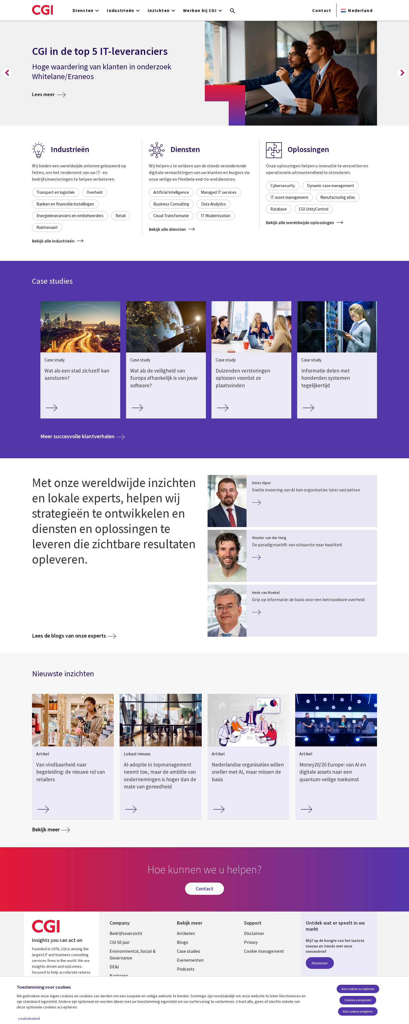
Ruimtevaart (47, 227)
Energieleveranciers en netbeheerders (70, 215)
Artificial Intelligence (171, 192)
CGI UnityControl (313, 209)
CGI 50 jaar (120, 942)
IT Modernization (215, 215)
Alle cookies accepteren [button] (357, 989)
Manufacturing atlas (337, 197)
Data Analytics (213, 204)
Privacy (251, 942)
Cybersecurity (282, 185)
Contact (321, 10)
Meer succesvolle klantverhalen (82, 436)
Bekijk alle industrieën (53, 241)
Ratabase (278, 209)
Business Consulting (171, 204)
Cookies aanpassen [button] (357, 1000)
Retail (120, 215)
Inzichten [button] (159, 10)
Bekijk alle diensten (168, 229)
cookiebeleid (29, 1018)
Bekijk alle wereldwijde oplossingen (300, 222)
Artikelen (186, 933)
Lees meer (49, 94)
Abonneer (320, 963)
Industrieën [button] (120, 10)
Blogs (182, 942)
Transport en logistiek (55, 192)
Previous (7, 72)
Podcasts (185, 969)
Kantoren (119, 975)
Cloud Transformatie (171, 215)
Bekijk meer (46, 829)
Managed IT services (218, 192)
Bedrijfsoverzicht (126, 933)
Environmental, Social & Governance (133, 954)
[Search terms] (233, 11)
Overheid (94, 192)
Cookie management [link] (264, 951)
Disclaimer (254, 933)
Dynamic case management (330, 185)
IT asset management (289, 197)
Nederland (360, 10)
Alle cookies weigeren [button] (358, 1011)
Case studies (188, 951)
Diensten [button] (83, 10)
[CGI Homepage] (42, 9)
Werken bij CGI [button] (200, 10)
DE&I (114, 966)
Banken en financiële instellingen (65, 204)
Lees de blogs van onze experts (69, 635)
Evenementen (190, 960)
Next (401, 72)
